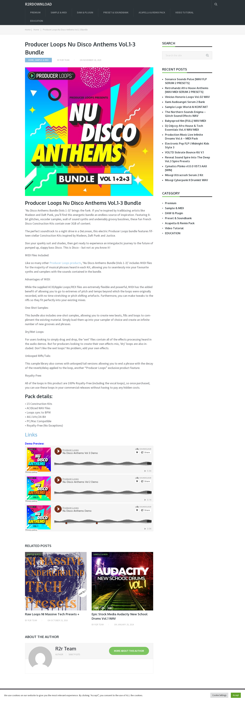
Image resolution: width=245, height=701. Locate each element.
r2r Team (64, 60)
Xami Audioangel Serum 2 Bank (185, 102)
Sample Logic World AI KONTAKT (186, 107)
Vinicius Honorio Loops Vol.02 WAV (187, 97)
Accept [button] (236, 695)
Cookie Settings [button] (219, 695)
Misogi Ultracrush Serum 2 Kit (184, 175)
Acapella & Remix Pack (152, 12)
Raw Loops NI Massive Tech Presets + (52, 614)
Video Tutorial (184, 12)
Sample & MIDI (59, 12)
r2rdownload (38, 4)
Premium (35, 12)
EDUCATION (36, 20)
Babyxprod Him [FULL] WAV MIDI (185, 120)
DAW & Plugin (85, 12)
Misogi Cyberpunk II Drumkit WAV (186, 180)
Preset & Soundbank (115, 12)
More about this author (129, 650)
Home (31, 60)
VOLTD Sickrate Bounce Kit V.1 (184, 152)
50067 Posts (74, 654)
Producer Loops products (65, 263)
